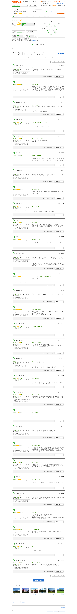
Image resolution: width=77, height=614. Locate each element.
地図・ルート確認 (49, 11)
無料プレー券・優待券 (33, 5)
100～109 (36, 52)
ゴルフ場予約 (15, 5)
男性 (24, 53)
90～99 (32, 52)
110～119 (41, 52)
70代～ (41, 54)
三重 (18, 602)
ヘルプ (50, 1)
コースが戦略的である (34, 58)
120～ (45, 52)
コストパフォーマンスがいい (33, 57)
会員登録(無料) (59, 3)
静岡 (20, 602)
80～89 (28, 52)
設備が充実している (49, 57)
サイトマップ (56, 611)
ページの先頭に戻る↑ (62, 607)
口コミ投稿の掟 (33, 40)
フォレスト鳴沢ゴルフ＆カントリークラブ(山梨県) (25, 594)
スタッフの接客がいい (20, 58)
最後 (64, 61)
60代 (38, 54)
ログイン (63, 3)
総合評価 (26, 57)
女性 (27, 53)
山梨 (22, 602)
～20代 (24, 54)
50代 (34, 54)
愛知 (13, 602)
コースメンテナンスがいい (57, 57)
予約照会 (59, 5)
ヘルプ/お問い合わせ (62, 611)
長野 (24, 602)
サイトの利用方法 (50, 611)
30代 (28, 54)
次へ (62, 61)
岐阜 (16, 602)
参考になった (59, 76)
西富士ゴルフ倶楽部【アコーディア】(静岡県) (60, 594)
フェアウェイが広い (42, 57)
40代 (31, 54)
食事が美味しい (27, 58)
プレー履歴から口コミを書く (39, 44)
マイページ (63, 5)
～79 (24, 52)
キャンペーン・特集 (24, 5)
